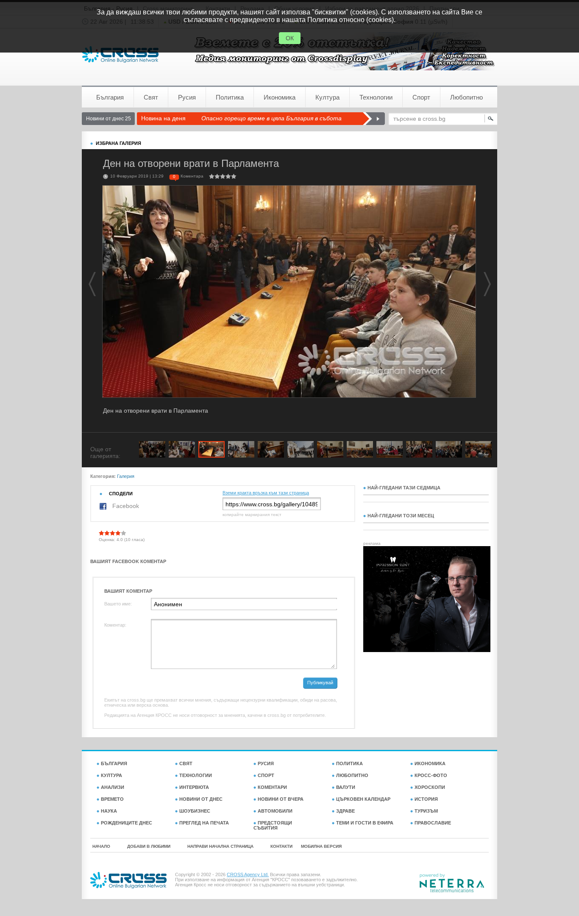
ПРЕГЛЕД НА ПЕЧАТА (204, 822)
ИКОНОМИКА (430, 763)
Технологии (375, 97)
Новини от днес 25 (108, 119)
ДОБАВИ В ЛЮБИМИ (148, 846)
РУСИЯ (266, 763)
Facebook (125, 505)
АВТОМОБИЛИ (275, 810)
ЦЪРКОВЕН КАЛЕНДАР (363, 799)
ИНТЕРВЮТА (194, 787)
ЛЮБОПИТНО (352, 775)
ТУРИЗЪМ (426, 810)
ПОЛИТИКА (349, 763)
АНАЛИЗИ (112, 787)
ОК (290, 38)
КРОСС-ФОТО (431, 775)
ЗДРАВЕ (345, 810)
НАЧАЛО (101, 846)
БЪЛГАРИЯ (114, 763)
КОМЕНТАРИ (272, 787)
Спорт (421, 97)
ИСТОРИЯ (426, 799)
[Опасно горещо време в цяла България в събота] (373, 118)
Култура (327, 97)
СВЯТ (185, 763)
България (110, 97)
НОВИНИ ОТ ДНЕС (201, 799)
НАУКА (109, 810)
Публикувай (320, 682)
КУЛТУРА (111, 775)
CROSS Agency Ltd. (248, 874)
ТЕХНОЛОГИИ (195, 775)
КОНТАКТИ (281, 846)
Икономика (279, 97)
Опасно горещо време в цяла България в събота (271, 118)
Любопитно (466, 97)
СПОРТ (266, 775)
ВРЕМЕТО (112, 799)
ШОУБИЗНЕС (194, 810)
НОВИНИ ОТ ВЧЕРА (280, 799)
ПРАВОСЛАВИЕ (433, 822)
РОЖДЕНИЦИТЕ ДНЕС (126, 822)
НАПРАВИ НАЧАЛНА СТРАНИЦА (220, 846)
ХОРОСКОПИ (430, 787)
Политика (230, 97)
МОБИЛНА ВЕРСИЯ (321, 846)
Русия (187, 97)
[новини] (120, 54)
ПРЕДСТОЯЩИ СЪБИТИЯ (272, 825)
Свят (151, 97)
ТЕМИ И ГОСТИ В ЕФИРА (364, 822)
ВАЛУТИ (345, 787)
